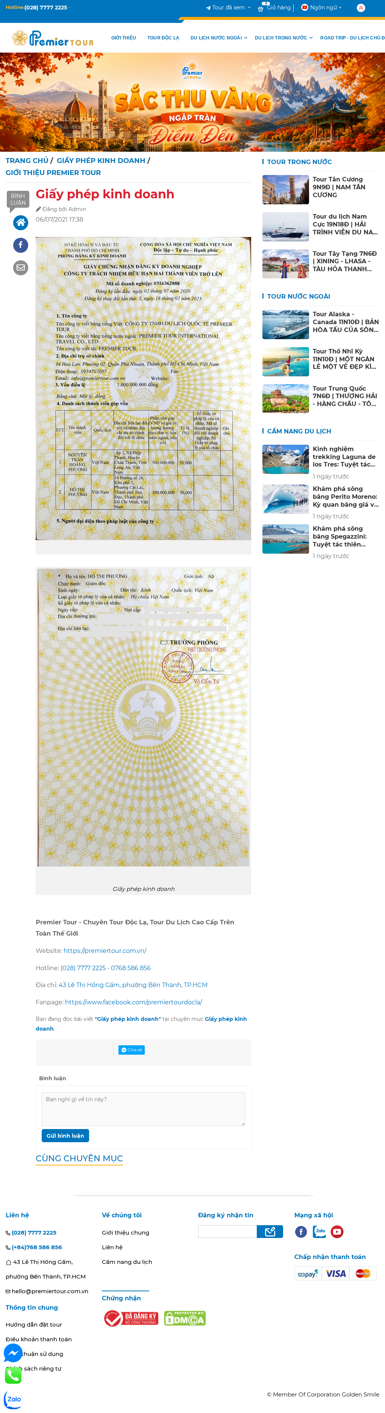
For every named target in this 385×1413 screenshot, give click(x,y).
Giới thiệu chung (125, 1232)
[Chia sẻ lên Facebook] (20, 245)
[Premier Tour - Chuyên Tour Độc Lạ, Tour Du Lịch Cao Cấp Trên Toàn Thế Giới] (53, 38)
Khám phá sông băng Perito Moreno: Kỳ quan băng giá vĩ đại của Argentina (345, 496)
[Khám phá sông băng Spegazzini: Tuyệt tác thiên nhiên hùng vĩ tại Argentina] (285, 539)
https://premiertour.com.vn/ (105, 950)
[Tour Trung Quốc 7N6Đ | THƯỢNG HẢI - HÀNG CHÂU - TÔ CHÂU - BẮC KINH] (285, 399)
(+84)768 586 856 (36, 1247)
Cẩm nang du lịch (298, 431)
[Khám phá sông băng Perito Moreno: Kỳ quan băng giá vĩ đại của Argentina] (285, 499)
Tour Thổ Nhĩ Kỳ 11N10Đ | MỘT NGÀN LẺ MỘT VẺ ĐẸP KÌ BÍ (343, 359)
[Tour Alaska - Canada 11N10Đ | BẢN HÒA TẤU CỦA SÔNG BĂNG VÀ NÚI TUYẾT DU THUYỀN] (285, 324)
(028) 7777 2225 (83, 968)
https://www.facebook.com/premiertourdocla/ (133, 1002)
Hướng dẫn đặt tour (34, 1324)
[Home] (20, 222)
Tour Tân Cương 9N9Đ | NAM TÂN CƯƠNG (339, 187)
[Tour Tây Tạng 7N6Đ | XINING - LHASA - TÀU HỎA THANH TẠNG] (285, 264)
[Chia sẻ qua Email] (20, 267)
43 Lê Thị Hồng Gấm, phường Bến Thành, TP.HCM (133, 985)
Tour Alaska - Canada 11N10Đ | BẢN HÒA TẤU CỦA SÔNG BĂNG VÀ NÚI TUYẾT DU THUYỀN (346, 322)
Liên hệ (112, 1247)
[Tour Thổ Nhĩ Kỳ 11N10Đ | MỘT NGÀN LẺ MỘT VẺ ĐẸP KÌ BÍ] (285, 361)
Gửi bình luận (65, 1135)
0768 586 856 (131, 968)
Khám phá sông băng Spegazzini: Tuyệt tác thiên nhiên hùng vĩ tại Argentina (340, 536)
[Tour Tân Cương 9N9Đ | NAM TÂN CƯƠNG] (285, 189)
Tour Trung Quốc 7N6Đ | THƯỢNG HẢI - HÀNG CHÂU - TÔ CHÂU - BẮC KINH (345, 396)
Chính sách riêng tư (33, 1368)
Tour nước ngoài (297, 296)
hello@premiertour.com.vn (49, 1291)
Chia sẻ (134, 1049)
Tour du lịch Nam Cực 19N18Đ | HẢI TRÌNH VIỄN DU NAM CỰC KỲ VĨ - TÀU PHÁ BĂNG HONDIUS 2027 (346, 224)
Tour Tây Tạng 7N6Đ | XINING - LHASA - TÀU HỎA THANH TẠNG (345, 261)
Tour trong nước (298, 162)
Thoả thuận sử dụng (34, 1353)
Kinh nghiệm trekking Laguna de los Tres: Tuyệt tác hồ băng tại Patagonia (344, 456)
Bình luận (18, 199)
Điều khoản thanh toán (39, 1339)
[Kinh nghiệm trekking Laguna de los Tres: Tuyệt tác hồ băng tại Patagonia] (285, 459)
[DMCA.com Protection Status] (185, 1318)
